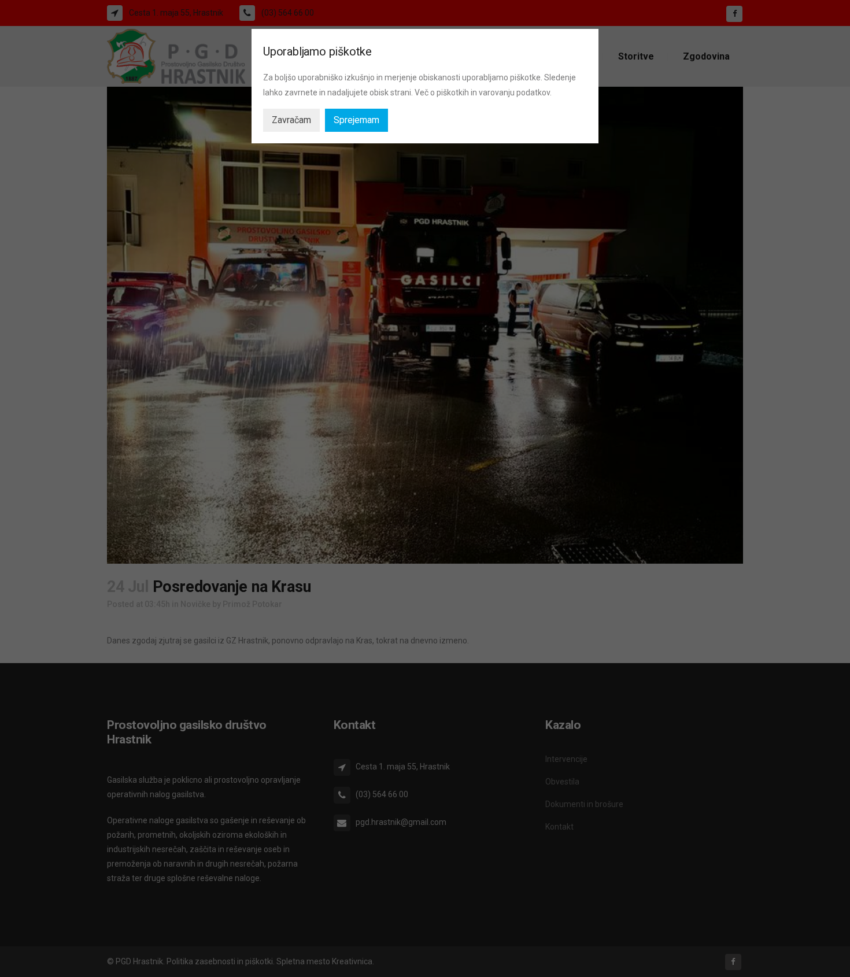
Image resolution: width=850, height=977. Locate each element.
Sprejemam (356, 119)
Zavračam (291, 119)
